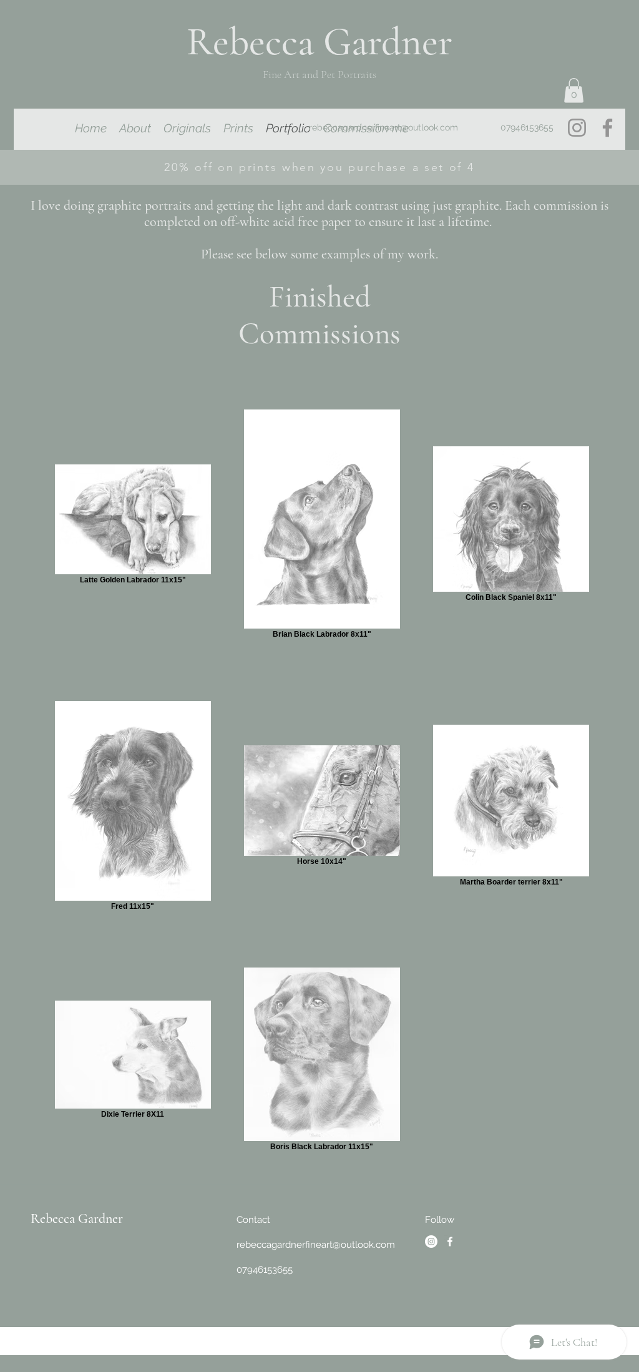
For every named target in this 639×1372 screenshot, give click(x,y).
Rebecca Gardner (77, 1218)
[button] (573, 90)
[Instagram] (577, 127)
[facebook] (450, 1241)
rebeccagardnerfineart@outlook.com (383, 127)
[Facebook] (607, 127)
